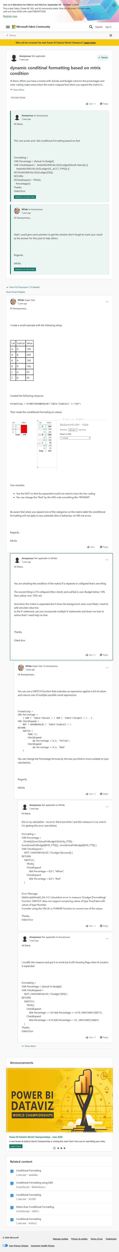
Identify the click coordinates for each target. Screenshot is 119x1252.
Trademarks (111, 1238)
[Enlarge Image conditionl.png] (59, 444)
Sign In (108, 26)
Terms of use (97, 1238)
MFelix (25, 209)
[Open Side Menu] (7, 27)
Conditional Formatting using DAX (34, 1182)
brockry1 (33, 1222)
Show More (18, 89)
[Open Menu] (111, 35)
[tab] (58, 1148)
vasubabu (33, 1174)
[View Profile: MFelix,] (17, 211)
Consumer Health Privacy (43, 1245)
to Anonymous (41, 115)
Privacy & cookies (79, 1238)
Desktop (12, 35)
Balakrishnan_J (38, 1186)
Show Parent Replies (15, 291)
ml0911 (35, 1210)
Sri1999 (32, 1198)
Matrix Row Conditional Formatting (35, 1206)
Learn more (90, 42)
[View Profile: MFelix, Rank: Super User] (13, 302)
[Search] (91, 27)
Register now (10, 16)
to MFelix (52, 558)
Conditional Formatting (28, 1170)
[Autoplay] (54, 1148)
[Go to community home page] (31, 27)
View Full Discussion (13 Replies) (24, 287)
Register (99, 26)
